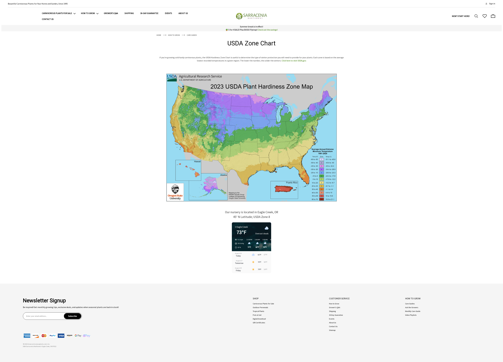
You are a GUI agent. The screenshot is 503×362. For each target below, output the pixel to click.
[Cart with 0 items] (493, 16)
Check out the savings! (268, 29)
